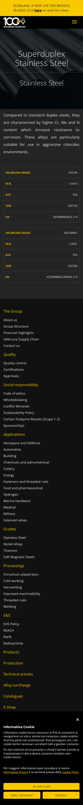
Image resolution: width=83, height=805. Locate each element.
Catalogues (13, 700)
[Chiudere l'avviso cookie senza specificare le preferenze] (78, 719)
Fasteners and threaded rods (25, 486)
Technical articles (18, 678)
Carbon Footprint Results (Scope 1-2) (31, 423)
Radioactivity (13, 648)
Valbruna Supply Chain (21, 344)
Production (13, 667)
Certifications (13, 374)
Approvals (11, 380)
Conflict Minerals (16, 411)
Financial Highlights (18, 337)
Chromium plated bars (21, 579)
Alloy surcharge (16, 689)
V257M (72, 177)
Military (9, 518)
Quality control (14, 367)
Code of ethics (14, 398)
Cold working (13, 585)
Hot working (12, 592)
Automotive (12, 454)
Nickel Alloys (13, 548)
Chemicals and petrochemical (26, 467)
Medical (9, 512)
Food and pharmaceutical (23, 492)
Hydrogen (10, 499)
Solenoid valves (15, 525)
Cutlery (9, 473)
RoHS (7, 641)
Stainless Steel (14, 542)
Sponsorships (13, 430)
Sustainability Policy (18, 417)
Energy (8, 479)
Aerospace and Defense (21, 447)
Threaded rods (14, 604)
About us (10, 324)
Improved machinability (21, 598)
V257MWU (70, 237)
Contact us (11, 350)
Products (11, 656)
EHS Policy (11, 628)
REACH (8, 635)
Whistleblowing (15, 404)
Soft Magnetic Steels (19, 561)
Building (9, 460)
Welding (9, 611)
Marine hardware (16, 505)
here (66, 10)
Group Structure (16, 331)
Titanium (10, 555)
